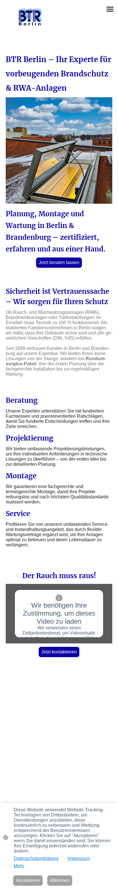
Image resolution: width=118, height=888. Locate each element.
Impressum (79, 858)
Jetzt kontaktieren (59, 651)
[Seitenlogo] (31, 17)
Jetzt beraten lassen (59, 262)
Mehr (19, 865)
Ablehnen (60, 880)
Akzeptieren (28, 880)
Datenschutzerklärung (36, 858)
